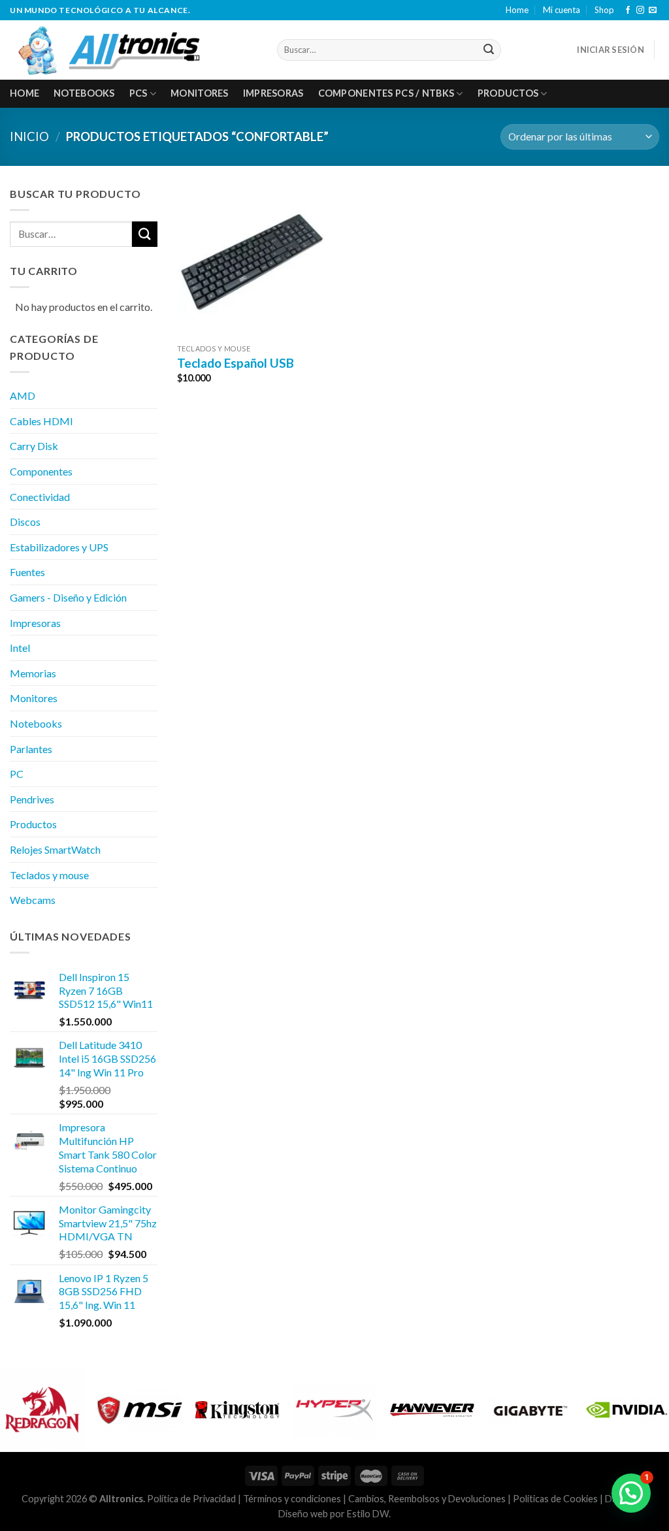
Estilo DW (368, 1513)
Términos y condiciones (292, 1498)
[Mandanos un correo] (653, 10)
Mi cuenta (561, 10)
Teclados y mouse (49, 875)
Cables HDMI (41, 421)
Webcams (33, 900)
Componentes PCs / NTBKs (386, 93)
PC (17, 773)
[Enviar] (489, 50)
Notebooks (84, 93)
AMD (22, 395)
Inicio (29, 136)
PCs (138, 93)
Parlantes (31, 749)
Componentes (41, 471)
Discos (25, 521)
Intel (20, 647)
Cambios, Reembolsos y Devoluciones (427, 1498)
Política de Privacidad (191, 1498)
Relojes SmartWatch (55, 849)
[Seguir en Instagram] (640, 10)
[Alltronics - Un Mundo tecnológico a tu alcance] (133, 50)
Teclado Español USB (235, 362)
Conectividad (40, 497)
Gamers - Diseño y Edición (68, 597)
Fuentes (27, 572)
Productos (508, 93)
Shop (604, 10)
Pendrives (32, 799)
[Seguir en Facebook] (628, 10)
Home (517, 10)
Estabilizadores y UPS (59, 547)
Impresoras (273, 93)
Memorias (33, 673)
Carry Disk (34, 446)
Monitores (200, 93)
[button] (631, 1493)
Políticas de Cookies (555, 1498)
